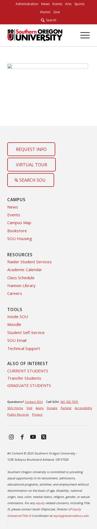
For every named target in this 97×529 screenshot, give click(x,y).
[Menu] (82, 35)
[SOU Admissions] (35, 35)
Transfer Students (24, 378)
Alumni (45, 12)
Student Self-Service (26, 332)
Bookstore (17, 230)
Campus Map (19, 222)
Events (13, 214)
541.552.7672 (69, 402)
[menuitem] (27, 4)
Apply (40, 408)
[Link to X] (44, 437)
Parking (66, 408)
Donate (52, 408)
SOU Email (16, 340)
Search (50, 20)
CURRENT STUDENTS (27, 370)
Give (56, 12)
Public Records (18, 414)
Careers (14, 293)
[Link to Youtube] (33, 437)
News (12, 207)
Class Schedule (20, 277)
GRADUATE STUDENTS (29, 385)
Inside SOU (17, 316)
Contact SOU (34, 402)
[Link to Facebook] (22, 437)
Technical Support (23, 348)
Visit (29, 408)
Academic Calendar (24, 269)
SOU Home (15, 408)
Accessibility (83, 408)
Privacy (37, 414)
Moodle (14, 324)
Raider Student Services (29, 261)
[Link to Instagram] (11, 437)
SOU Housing (19, 238)
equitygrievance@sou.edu (71, 516)
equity (40, 503)
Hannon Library (21, 285)
